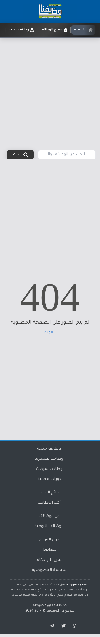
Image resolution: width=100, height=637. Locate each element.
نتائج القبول (49, 493)
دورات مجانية (49, 479)
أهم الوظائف (49, 503)
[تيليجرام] (50, 626)
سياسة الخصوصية (49, 570)
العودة (50, 333)
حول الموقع (49, 540)
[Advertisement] (50, 91)
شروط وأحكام (49, 560)
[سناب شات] (73, 626)
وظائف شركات (49, 469)
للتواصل (49, 550)
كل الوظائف (49, 516)
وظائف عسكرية (49, 459)
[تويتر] (62, 626)
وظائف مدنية (49, 449)
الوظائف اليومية (48, 526)
